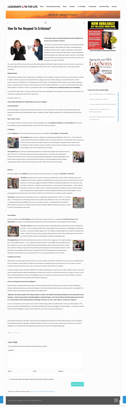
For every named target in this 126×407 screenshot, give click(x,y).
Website (60, 371)
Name (10, 371)
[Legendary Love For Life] (22, 6)
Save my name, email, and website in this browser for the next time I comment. (32, 379)
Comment (11, 350)
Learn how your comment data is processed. (42, 391)
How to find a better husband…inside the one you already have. (102, 118)
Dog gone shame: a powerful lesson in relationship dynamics (100, 110)
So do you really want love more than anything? (102, 104)
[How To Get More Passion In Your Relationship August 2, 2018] (124, 399)
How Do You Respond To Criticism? (98, 99)
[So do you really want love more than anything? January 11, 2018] (1, 399)
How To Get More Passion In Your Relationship (102, 94)
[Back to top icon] (116, 400)
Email (35, 371)
